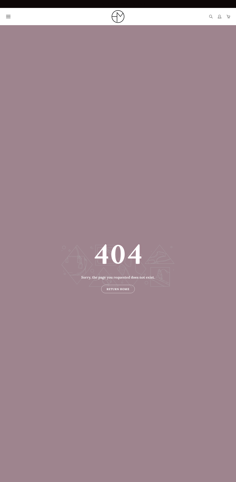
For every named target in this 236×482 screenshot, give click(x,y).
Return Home (118, 289)
